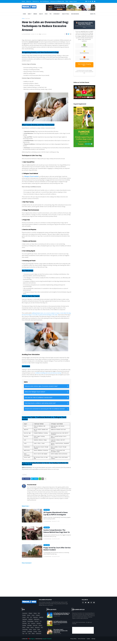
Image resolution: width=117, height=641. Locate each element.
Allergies (30, 613)
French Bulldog (30, 621)
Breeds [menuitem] (35, 13)
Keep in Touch (73, 1)
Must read (35, 625)
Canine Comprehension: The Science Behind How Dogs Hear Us (56, 531)
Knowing (24, 625)
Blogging (33, 638)
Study (39, 629)
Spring (30, 629)
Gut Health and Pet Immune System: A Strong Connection (60, 622)
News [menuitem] (29, 13)
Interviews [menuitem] (56, 13)
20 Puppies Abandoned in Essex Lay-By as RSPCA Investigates (55, 513)
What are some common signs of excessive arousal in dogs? (46, 386)
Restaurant (37, 627)
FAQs (67, 1)
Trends (39, 631)
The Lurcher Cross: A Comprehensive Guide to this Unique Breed (60, 631)
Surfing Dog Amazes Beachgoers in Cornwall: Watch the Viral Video (61, 613)
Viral (29, 633)
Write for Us (36, 1)
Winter (33, 633)
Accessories (25, 613)
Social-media (25, 629)
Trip (23, 633)
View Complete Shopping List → (84, 64)
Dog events (35, 617)
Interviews (39, 623)
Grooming (24, 623)
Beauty (35, 613)
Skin (42, 627)
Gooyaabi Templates (47, 638)
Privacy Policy (73, 638)
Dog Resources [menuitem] (75, 13)
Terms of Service (81, 638)
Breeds (28, 615)
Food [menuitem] (46, 13)
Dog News (27, 18)
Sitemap (93, 638)
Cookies (88, 638)
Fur (40, 621)
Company (38, 615)
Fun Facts (36, 621)
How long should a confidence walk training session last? (46, 403)
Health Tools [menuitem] (65, 13)
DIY (31, 617)
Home (23, 1)
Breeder (24, 615)
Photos (24, 627)
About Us (28, 1)
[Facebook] (66, 34)
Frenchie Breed (31, 485)
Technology (29, 631)
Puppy (28, 627)
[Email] (70, 34)
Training (35, 631)
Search (92, 13)
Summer (24, 631)
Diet (28, 617)
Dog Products (36, 619)
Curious (24, 617)
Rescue (32, 627)
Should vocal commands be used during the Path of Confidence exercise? (46, 409)
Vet (26, 633)
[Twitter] (68, 34)
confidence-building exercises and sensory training (48, 373)
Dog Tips (24, 621)
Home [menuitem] (24, 13)
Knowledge (29, 625)
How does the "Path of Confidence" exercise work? (46, 397)
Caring (33, 615)
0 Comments (43, 34)
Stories (34, 629)
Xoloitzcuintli (38, 633)
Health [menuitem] (41, 13)
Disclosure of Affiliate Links (57, 1)
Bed (39, 613)
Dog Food (41, 617)
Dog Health (25, 619)
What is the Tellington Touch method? (46, 392)
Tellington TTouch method (31, 176)
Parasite (40, 625)
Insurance (33, 623)
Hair (29, 623)
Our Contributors (44, 1)
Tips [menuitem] (50, 13)
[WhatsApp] (40, 479)
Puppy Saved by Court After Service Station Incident (57, 549)
